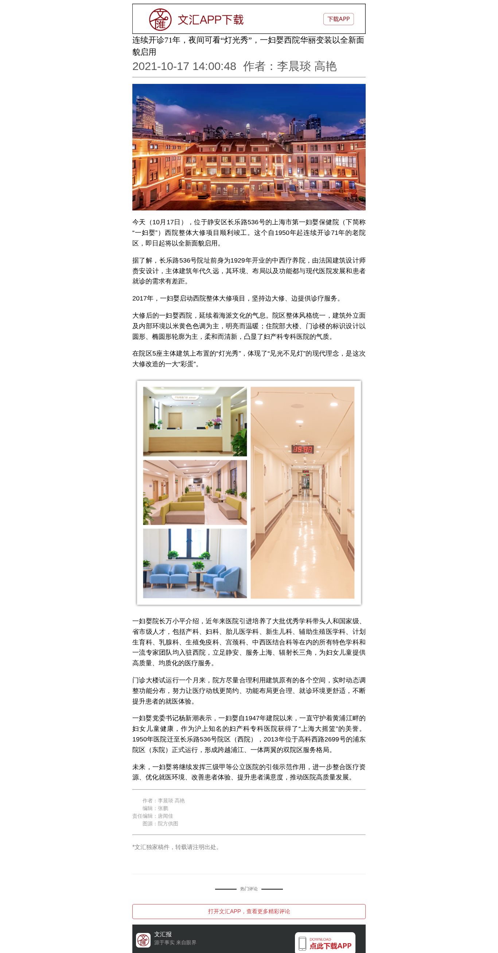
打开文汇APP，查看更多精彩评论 (249, 911)
